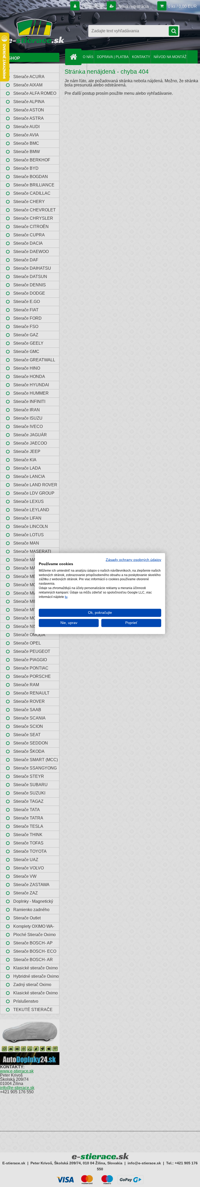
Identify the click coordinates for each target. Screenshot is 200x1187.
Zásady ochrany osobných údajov (133, 560)
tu (66, 596)
